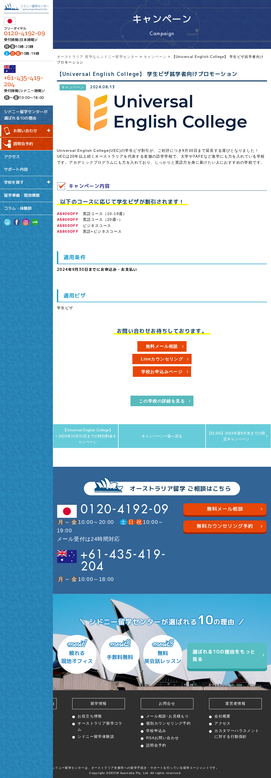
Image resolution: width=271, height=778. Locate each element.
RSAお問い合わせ (162, 738)
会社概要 (222, 716)
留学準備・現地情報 (22, 195)
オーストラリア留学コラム (100, 726)
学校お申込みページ (162, 371)
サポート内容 (16, 169)
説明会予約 (23, 144)
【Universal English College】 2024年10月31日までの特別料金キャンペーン (87, 436)
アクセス (12, 156)
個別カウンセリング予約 (168, 723)
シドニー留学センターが (26, 115)
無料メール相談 (162, 346)
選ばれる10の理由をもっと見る (223, 655)
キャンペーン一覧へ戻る (162, 436)
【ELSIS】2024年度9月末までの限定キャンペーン (236, 436)
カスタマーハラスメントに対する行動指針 (236, 734)
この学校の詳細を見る (162, 401)
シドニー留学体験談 (96, 736)
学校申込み (156, 731)
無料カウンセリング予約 (225, 526)
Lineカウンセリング (162, 359)
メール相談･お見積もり (167, 716)
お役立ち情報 (90, 716)
